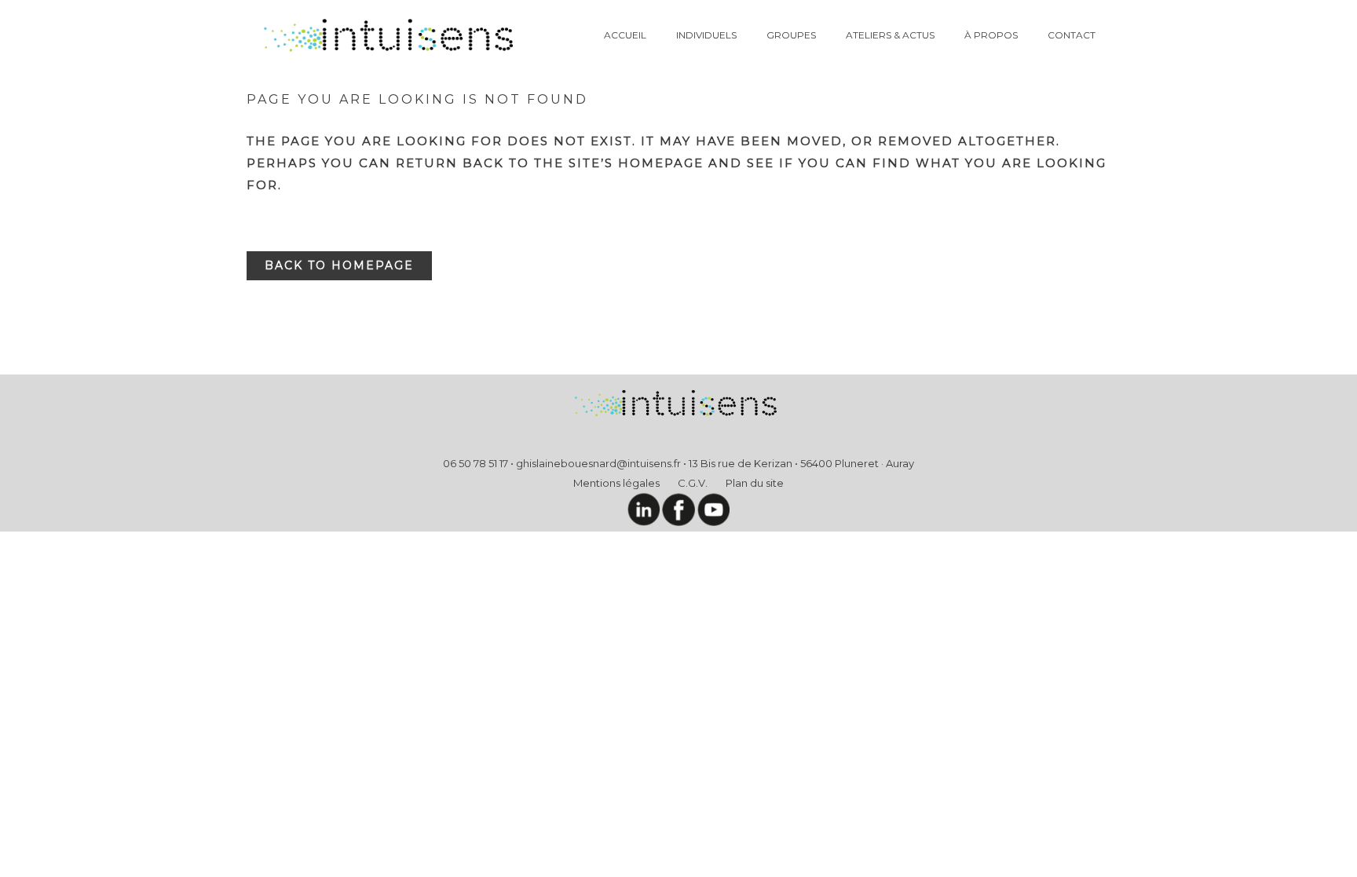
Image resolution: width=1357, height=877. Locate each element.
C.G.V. (693, 483)
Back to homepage (339, 265)
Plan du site (755, 483)
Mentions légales (616, 483)
